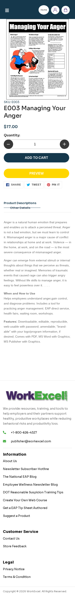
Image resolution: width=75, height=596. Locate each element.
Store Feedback (14, 546)
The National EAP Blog (19, 477)
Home (44, 10)
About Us (10, 461)
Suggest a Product (16, 516)
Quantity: (12, 135)
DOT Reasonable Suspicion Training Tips (33, 492)
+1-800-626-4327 (24, 432)
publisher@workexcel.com (31, 441)
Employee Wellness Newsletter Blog (30, 484)
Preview (36, 173)
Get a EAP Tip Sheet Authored (25, 508)
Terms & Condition (17, 577)
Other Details (20, 208)
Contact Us (11, 538)
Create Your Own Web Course (25, 500)
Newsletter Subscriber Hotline (26, 469)
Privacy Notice (14, 569)
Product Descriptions (20, 203)
